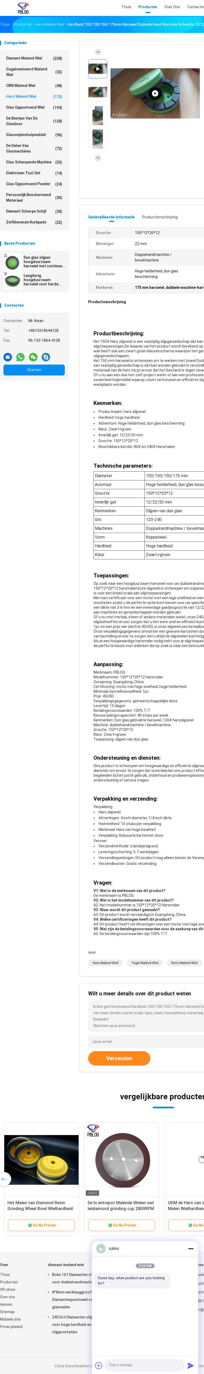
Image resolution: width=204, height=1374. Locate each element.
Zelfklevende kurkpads (34, 222)
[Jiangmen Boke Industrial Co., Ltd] (23, 8)
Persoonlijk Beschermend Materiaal (34, 197)
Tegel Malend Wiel (145, 963)
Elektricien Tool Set (34, 173)
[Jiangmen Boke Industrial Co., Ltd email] (7, 355)
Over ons (7, 1297)
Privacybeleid (11, 1327)
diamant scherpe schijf (34, 211)
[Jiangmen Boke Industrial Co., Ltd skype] (46, 355)
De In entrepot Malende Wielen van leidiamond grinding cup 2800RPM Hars (121, 1208)
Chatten (34, 370)
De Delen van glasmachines (34, 148)
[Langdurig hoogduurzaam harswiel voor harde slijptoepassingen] (12, 281)
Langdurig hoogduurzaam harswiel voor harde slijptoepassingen (41, 279)
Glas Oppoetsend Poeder (34, 184)
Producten (9, 1282)
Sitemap (7, 1312)
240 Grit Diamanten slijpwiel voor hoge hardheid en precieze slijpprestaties (79, 1324)
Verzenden (119, 1058)
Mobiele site (10, 1319)
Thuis (5, 1274)
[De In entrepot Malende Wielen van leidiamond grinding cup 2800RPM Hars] (121, 1160)
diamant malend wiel (34, 58)
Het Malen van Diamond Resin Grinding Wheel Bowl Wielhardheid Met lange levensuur (40, 1208)
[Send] (190, 1365)
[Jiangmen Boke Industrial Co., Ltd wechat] (33, 355)
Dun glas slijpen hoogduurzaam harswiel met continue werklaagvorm (43, 261)
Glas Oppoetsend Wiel (34, 107)
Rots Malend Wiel (184, 963)
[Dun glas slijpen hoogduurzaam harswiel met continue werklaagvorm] (12, 262)
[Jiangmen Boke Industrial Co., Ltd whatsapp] (20, 355)
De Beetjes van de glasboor (34, 121)
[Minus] (191, 1248)
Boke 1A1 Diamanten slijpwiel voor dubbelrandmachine (77, 1278)
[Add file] (99, 1365)
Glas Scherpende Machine (34, 162)
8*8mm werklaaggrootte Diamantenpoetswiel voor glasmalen (74, 1299)
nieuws (6, 1304)
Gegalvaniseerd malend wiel (34, 72)
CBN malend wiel (34, 85)
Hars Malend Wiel (34, 96)
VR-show (7, 1289)
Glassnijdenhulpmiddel (34, 135)
